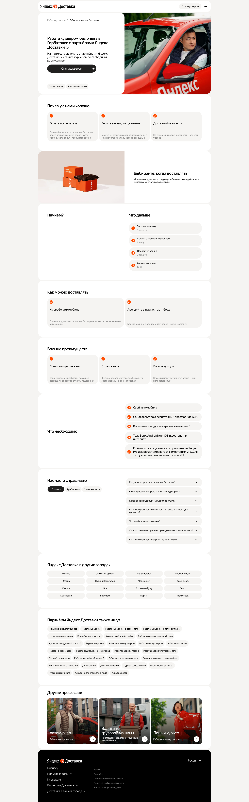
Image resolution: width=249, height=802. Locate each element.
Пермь (143, 595)
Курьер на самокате (59, 673)
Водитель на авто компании (63, 665)
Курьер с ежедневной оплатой (65, 643)
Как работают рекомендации (107, 787)
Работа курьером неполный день (155, 636)
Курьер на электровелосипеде (91, 673)
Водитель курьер (95, 643)
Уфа (105, 588)
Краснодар (66, 595)
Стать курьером (190, 6)
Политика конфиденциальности (109, 783)
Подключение (56, 86)
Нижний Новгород (105, 581)
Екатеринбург (182, 573)
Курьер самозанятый (134, 665)
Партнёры (98, 774)
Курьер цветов (120, 673)
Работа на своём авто (60, 650)
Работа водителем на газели (123, 658)
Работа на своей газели (126, 650)
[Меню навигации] (206, 6)
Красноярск (183, 581)
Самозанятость (92, 489)
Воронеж (105, 595)
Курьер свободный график (119, 636)
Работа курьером (56, 20)
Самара (66, 588)
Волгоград (182, 595)
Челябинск (144, 581)
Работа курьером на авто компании (161, 628)
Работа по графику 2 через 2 (89, 658)
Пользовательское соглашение (108, 778)
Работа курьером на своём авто (121, 628)
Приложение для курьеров (63, 628)
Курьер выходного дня (61, 636)
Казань (66, 581)
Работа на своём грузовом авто (160, 650)
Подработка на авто (59, 658)
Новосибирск (144, 573)
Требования (73, 489)
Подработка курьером (89, 636)
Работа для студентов (161, 665)
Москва (66, 573)
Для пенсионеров (109, 665)
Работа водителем (177, 643)
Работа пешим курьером (122, 643)
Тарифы (97, 769)
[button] (164, 482)
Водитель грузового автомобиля (160, 658)
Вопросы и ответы (77, 86)
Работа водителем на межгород (93, 650)
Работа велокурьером (151, 643)
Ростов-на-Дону (144, 588)
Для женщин (89, 665)
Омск (183, 588)
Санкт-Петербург (105, 573)
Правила (56, 489)
